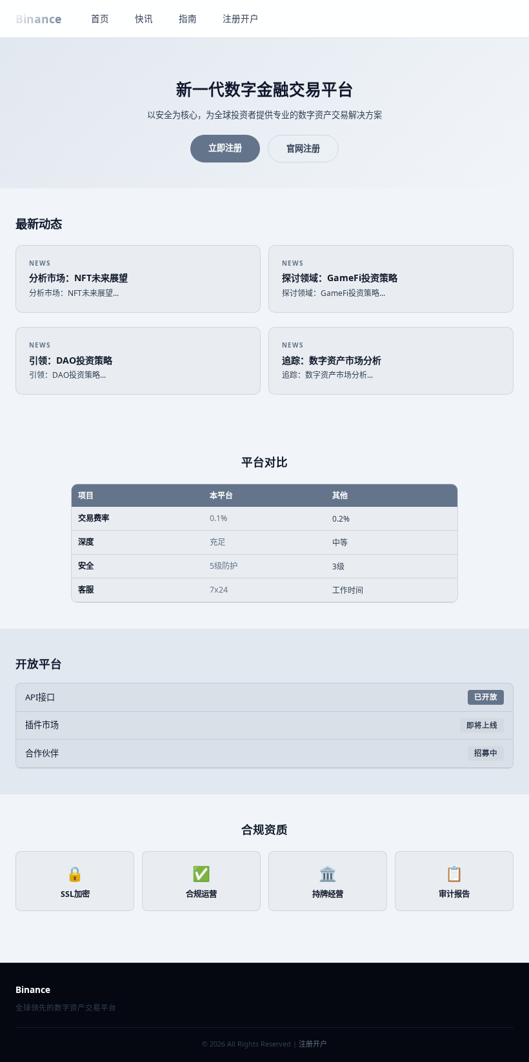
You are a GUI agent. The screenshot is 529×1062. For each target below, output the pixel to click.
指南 (188, 18)
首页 (100, 18)
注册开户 (241, 18)
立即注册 (225, 147)
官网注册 (303, 148)
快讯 (144, 18)
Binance (38, 18)
